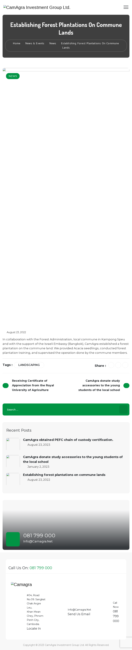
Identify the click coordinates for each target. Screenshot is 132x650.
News (13, 76)
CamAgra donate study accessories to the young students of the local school (73, 459)
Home (16, 43)
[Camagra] (21, 586)
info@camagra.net (79, 609)
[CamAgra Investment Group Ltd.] (36, 7)
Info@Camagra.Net (38, 541)
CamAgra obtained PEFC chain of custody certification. (68, 440)
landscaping (29, 365)
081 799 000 (39, 535)
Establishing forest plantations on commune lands (64, 475)
